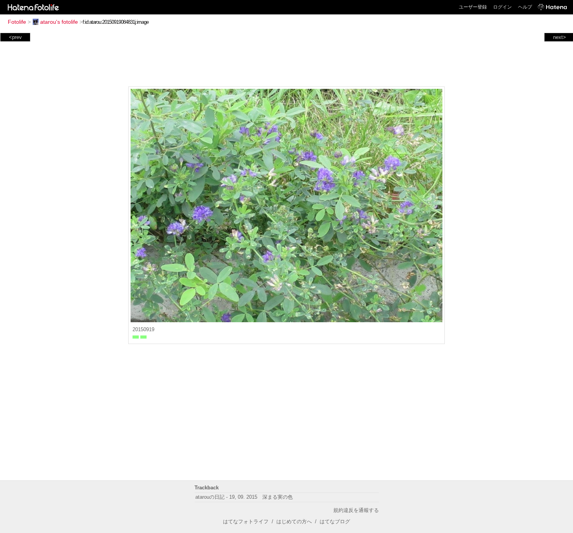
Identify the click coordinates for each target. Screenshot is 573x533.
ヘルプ (525, 7)
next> (559, 37)
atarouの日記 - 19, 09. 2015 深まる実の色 (244, 497)
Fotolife (17, 22)
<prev (15, 37)
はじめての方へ (294, 521)
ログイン (502, 7)
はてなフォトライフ (246, 521)
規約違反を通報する (356, 510)
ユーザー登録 (473, 7)
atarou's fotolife (59, 22)
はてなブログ (335, 521)
